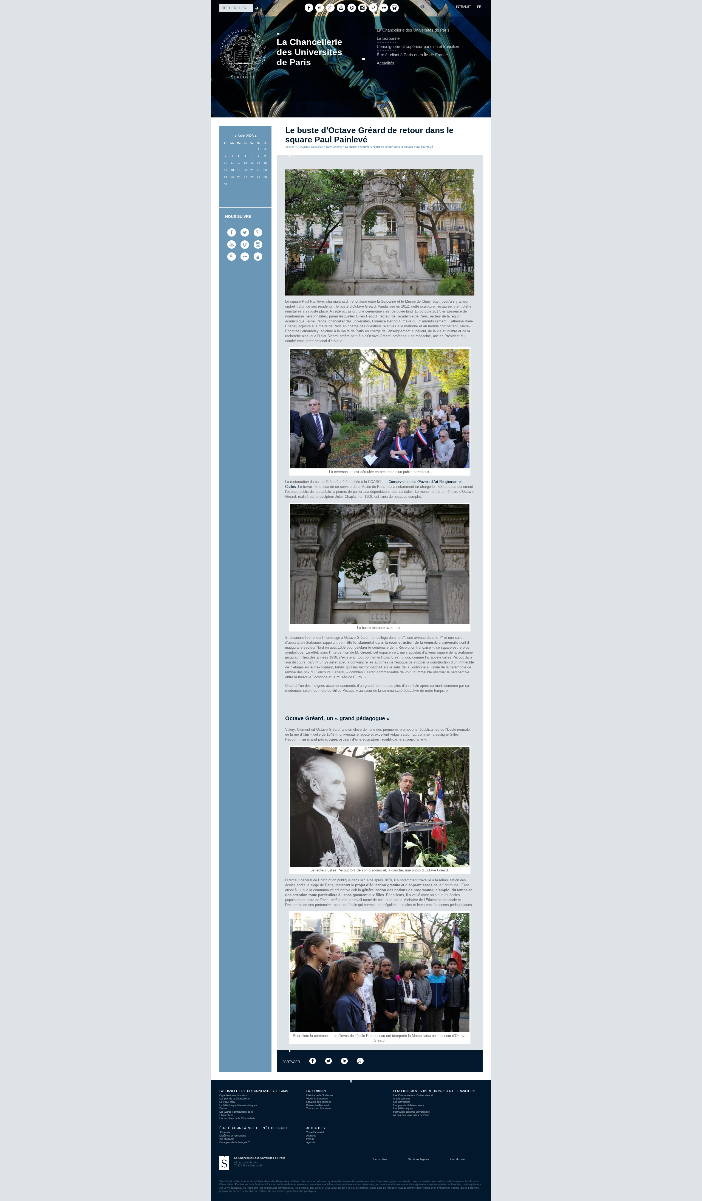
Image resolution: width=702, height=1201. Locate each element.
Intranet (463, 6)
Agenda (310, 1142)
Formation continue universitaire (411, 1111)
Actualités (385, 63)
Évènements (334, 146)
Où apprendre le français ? (234, 1142)
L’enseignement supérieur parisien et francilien (418, 46)
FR (479, 6)
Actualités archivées (310, 146)
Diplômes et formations (232, 1135)
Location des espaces (318, 1102)
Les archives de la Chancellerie (237, 1118)
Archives (311, 1135)
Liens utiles (380, 1159)
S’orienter (224, 1132)
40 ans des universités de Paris (411, 1115)
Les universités (402, 1102)
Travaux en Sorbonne (318, 1108)
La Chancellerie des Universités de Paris (413, 30)
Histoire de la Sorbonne (319, 1095)
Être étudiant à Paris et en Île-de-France (412, 54)
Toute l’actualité (315, 1132)
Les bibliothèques (403, 1108)
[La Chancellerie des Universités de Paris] (243, 28)
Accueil (289, 146)
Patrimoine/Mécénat (317, 1105)
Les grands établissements (408, 1105)
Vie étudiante (226, 1139)
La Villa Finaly (227, 1102)
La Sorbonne (388, 38)
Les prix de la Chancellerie (234, 1098)
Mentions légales (418, 1159)
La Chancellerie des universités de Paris (253, 1091)
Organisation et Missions (233, 1095)
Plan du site (457, 1159)
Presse (310, 1139)
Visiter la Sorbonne (317, 1098)
